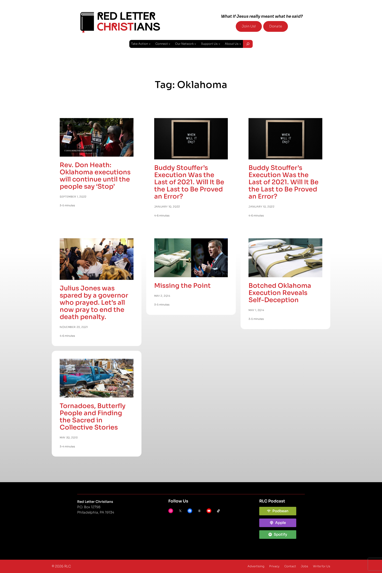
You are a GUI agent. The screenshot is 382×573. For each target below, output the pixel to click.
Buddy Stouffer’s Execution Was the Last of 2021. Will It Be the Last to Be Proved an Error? (189, 182)
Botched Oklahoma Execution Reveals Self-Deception (279, 292)
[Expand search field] (248, 44)
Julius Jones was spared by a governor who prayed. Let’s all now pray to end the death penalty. (94, 302)
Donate (275, 26)
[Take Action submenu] (150, 44)
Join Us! (249, 26)
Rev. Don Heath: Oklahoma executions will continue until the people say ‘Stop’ (95, 175)
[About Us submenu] (240, 44)
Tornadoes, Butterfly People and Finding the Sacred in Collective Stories (93, 416)
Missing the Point (182, 285)
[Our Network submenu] (195, 44)
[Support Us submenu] (219, 44)
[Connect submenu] (169, 44)
